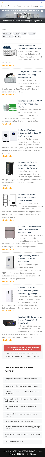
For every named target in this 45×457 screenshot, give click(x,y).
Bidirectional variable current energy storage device (22, 21)
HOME (21, 17)
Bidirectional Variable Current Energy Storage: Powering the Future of (28, 165)
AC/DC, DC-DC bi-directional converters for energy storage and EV (29, 75)
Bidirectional (7, 33)
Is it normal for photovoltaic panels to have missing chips (22, 435)
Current (23, 33)
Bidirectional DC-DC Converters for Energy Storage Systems (27, 197)
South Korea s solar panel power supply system (21, 386)
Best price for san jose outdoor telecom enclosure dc (21, 380)
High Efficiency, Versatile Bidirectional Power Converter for (28, 259)
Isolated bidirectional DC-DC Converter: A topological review (30, 104)
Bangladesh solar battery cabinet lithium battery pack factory (21, 392)
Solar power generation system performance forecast (20, 407)
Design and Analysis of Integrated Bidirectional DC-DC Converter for (30, 133)
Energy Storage (8, 36)
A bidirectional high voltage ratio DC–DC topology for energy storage (29, 229)
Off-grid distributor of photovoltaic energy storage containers (22, 428)
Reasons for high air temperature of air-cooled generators (20, 415)
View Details (7, 65)
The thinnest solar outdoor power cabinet (19, 421)
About (19, 6)
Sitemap (33, 454)
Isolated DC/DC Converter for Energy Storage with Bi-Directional (30, 320)
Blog (41, 6)
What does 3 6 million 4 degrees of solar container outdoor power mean (21, 400)
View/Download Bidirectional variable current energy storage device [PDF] (23, 348)
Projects (34, 6)
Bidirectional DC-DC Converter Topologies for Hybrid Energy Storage (28, 291)
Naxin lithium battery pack (13, 442)
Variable (16, 33)
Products (11, 6)
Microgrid (32, 33)
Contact (26, 6)
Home (3, 6)
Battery (17, 36)
